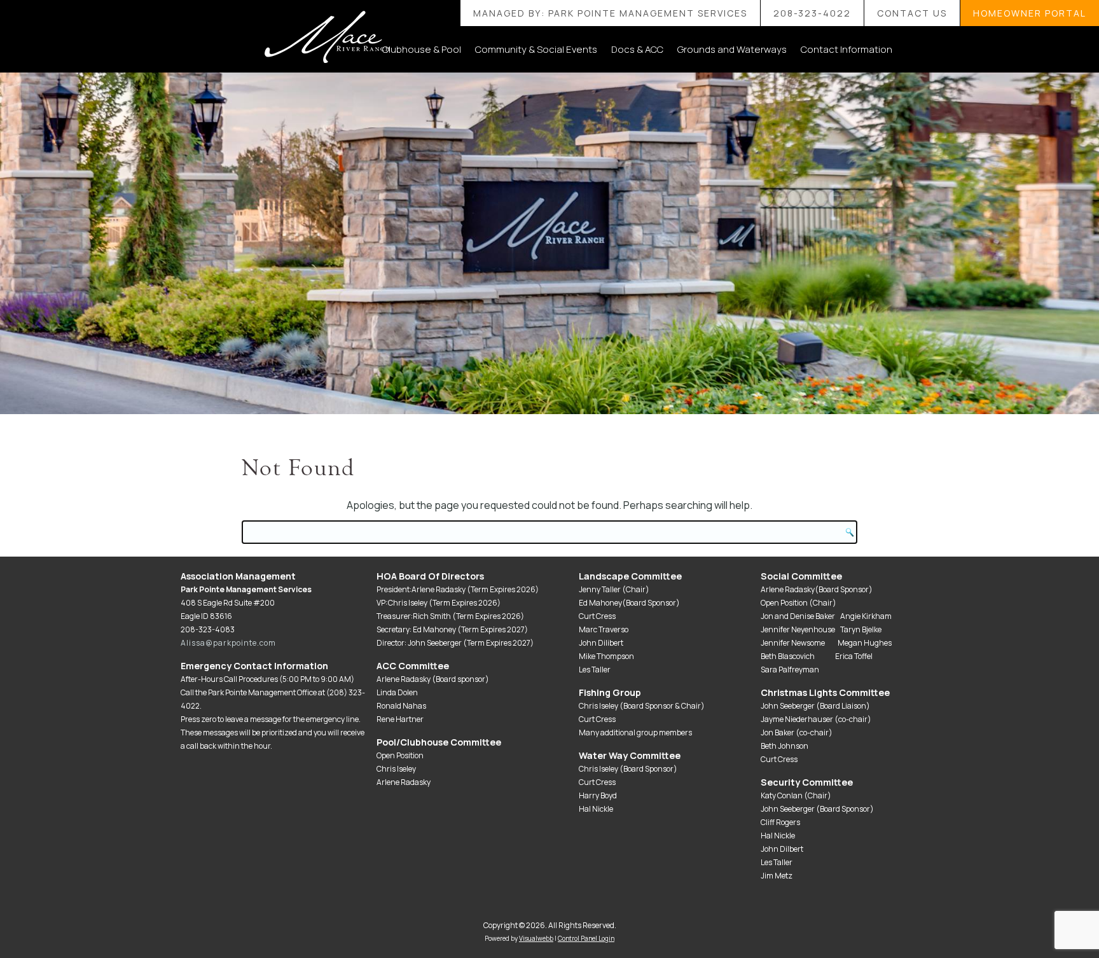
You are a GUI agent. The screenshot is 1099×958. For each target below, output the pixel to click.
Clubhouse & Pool (421, 49)
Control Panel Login (586, 938)
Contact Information (846, 49)
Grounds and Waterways (732, 49)
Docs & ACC (637, 49)
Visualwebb (536, 938)
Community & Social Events (536, 49)
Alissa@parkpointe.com (228, 642)
